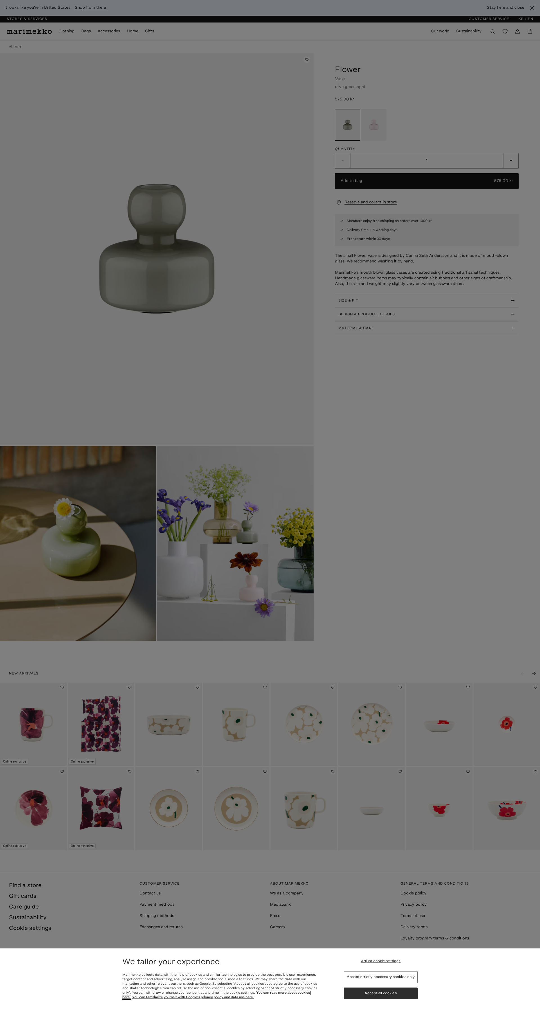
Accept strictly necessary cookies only (381, 977)
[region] (270, 980)
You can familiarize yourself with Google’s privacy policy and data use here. (193, 997)
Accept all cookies (380, 993)
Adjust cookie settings (381, 961)
